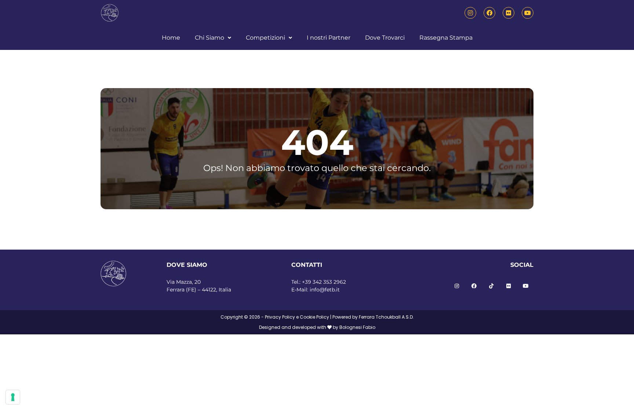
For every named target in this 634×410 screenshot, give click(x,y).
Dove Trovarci (385, 37)
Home (171, 37)
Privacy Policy (280, 317)
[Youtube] (527, 13)
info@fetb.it (325, 289)
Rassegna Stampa (446, 37)
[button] (212, 37)
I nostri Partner (328, 37)
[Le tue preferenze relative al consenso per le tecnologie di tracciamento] (13, 397)
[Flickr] (508, 13)
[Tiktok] (491, 286)
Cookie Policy (314, 317)
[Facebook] (489, 13)
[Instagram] (470, 13)
